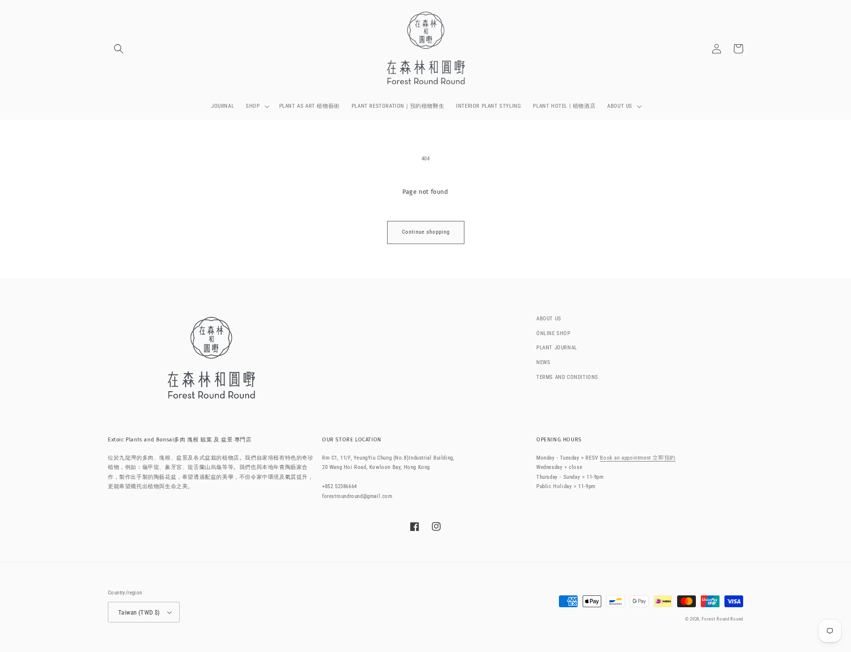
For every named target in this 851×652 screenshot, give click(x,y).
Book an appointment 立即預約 (637, 458)
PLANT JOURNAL (556, 347)
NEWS (543, 362)
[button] (119, 49)
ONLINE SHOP (553, 333)
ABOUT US (548, 318)
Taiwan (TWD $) (139, 612)
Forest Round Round (722, 619)
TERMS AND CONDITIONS (567, 377)
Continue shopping (426, 232)
